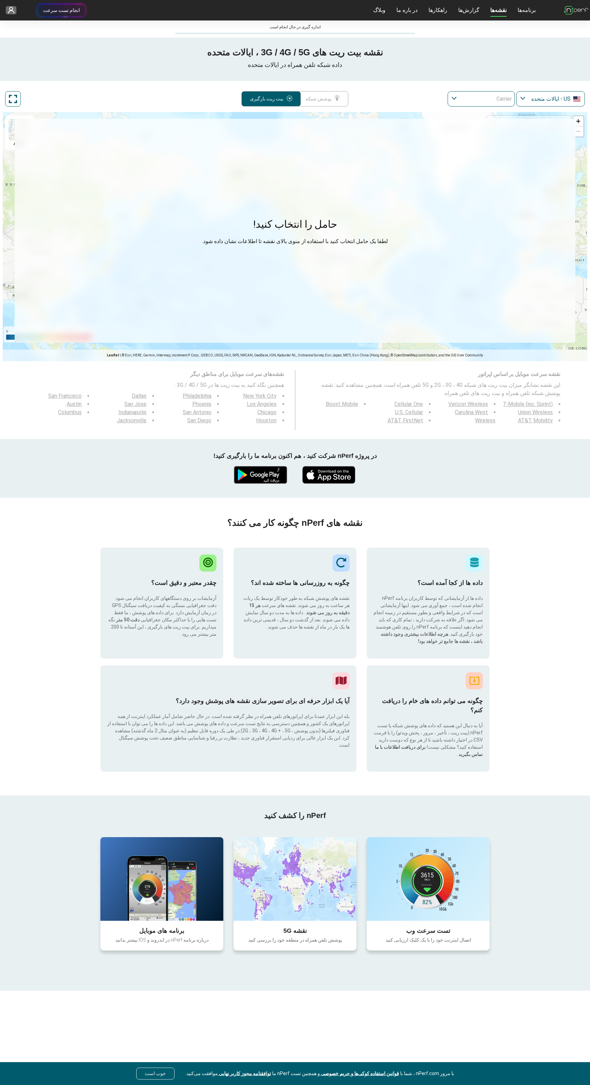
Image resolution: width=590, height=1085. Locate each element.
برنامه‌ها (527, 10)
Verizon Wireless (468, 404)
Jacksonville (131, 420)
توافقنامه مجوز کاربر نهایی (244, 1073)
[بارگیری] (329, 475)
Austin (74, 404)
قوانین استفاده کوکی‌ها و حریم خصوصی (359, 1073)
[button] (578, 121)
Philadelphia (197, 396)
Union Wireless (535, 412)
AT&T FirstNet (405, 420)
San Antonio (197, 412)
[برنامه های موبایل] (161, 879)
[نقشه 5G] (295, 879)
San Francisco (65, 396)
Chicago (267, 412)
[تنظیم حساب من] (13, 10)
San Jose (135, 404)
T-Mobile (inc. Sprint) (528, 404)
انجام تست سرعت (61, 10)
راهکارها (438, 10)
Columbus (70, 412)
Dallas (139, 396)
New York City (260, 396)
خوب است (155, 1073)
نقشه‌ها (498, 10)
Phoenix (201, 404)
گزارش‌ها (468, 10)
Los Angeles (262, 404)
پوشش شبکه (319, 98)
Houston (266, 420)
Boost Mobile (342, 404)
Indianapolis (132, 412)
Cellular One (408, 404)
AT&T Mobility (535, 420)
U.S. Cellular (409, 412)
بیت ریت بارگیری (266, 98)
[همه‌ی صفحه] (13, 99)
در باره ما (407, 10)
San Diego (199, 420)
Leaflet (113, 355)
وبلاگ (379, 10)
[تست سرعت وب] (428, 878)
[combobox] (550, 99)
